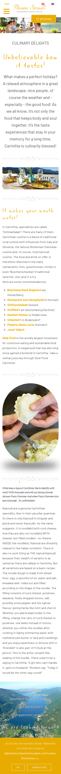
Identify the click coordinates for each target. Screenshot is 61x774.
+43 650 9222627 (30, 707)
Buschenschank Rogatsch (24, 290)
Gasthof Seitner (17, 315)
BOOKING (45, 19)
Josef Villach (15, 329)
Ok (18, 767)
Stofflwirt (13, 310)
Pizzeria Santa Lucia (20, 324)
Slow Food (9, 338)
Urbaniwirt (14, 320)
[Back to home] (30, 8)
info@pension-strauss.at (30, 715)
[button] (10, 9)
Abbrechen (39, 767)
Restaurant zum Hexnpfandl (25, 300)
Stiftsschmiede (17, 305)
